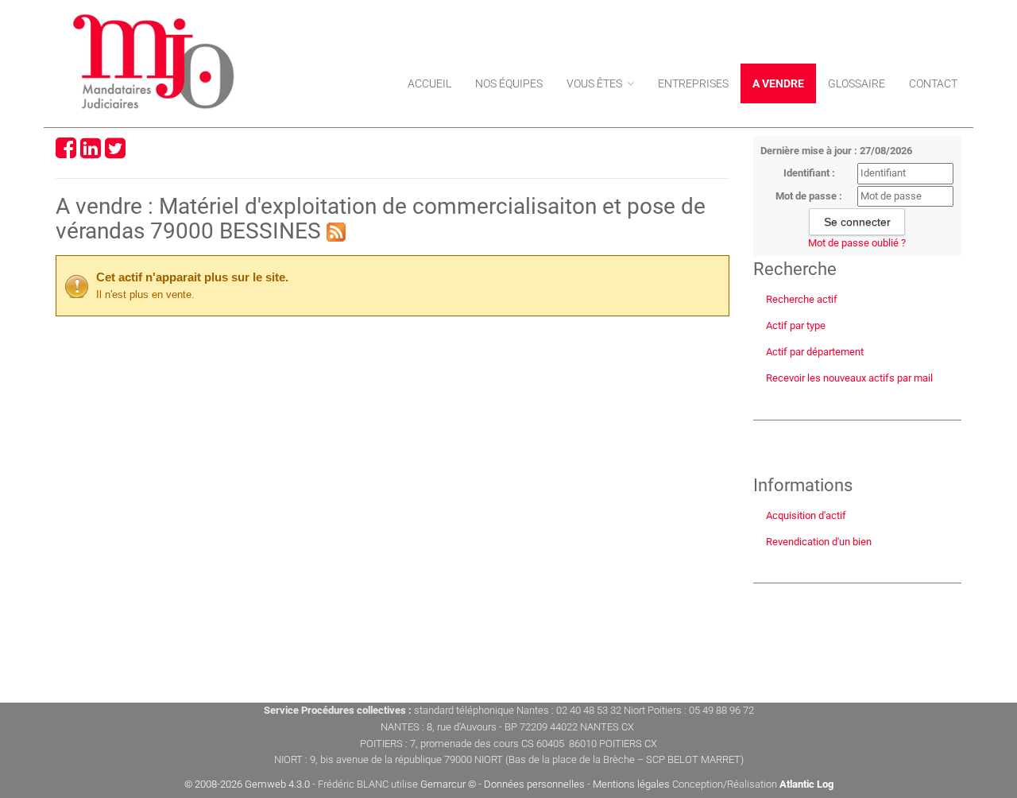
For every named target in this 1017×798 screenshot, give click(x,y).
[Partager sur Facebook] (66, 153)
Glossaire (856, 83)
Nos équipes (509, 83)
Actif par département (815, 352)
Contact (933, 83)
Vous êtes (596, 83)
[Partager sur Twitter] (115, 153)
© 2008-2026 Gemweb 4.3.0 (247, 784)
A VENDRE (778, 83)
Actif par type (796, 325)
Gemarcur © (448, 784)
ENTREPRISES (693, 83)
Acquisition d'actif (806, 515)
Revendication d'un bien (819, 542)
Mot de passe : (808, 196)
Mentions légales (631, 784)
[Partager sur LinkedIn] (90, 153)
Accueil (429, 83)
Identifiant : (809, 173)
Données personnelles (534, 784)
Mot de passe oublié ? (857, 243)
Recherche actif (801, 299)
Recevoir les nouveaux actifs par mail (849, 378)
